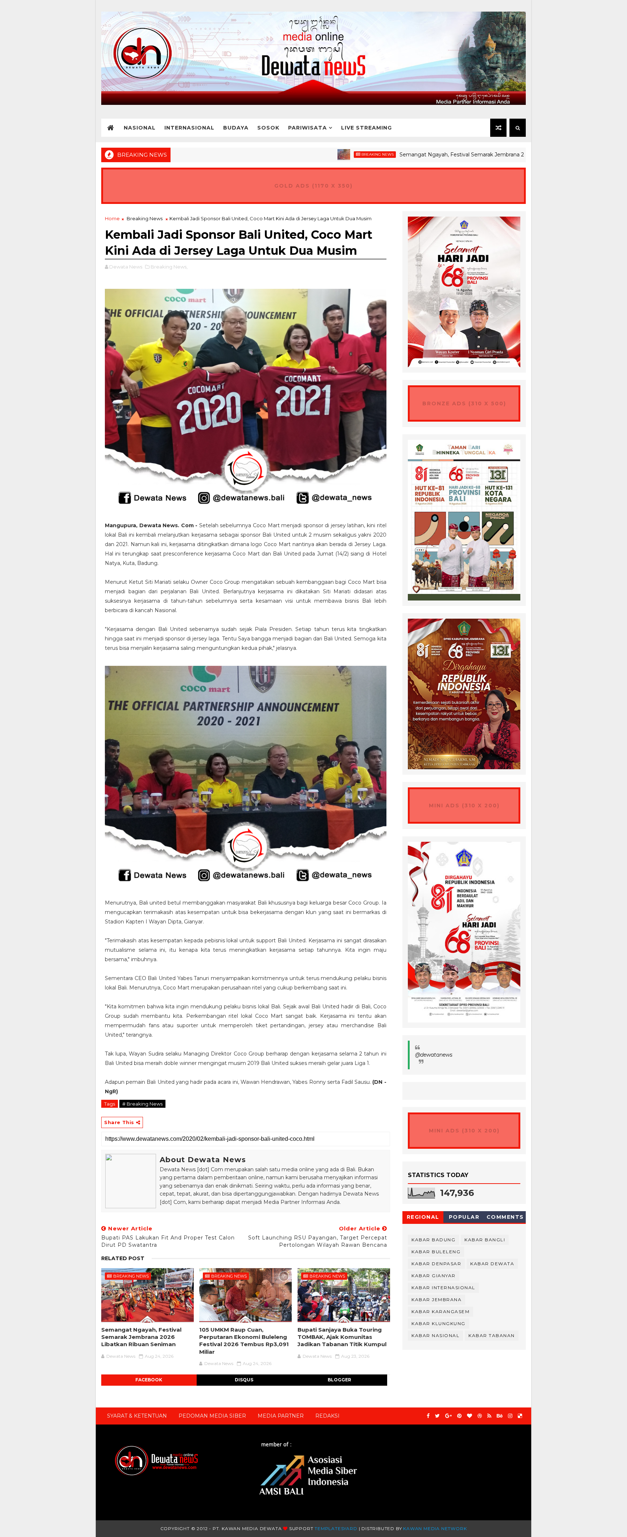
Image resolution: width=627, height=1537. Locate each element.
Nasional (140, 127)
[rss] (489, 1416)
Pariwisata (307, 127)
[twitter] (437, 1416)
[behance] (499, 1416)
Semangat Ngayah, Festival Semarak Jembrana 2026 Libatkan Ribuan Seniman (445, 154)
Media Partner (281, 1416)
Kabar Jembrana (436, 1299)
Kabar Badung (433, 1239)
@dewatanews (433, 1055)
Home (112, 218)
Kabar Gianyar (433, 1275)
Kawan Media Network (435, 1528)
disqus (244, 1379)
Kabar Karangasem (440, 1311)
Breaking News (323, 154)
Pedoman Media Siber (212, 1416)
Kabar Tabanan (491, 1335)
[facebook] (428, 1416)
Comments (505, 1217)
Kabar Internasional (443, 1287)
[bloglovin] (469, 1416)
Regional (423, 1217)
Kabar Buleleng (435, 1251)
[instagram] (510, 1416)
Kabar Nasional (435, 1335)
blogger (339, 1379)
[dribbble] (480, 1416)
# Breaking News (142, 1104)
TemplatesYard (336, 1528)
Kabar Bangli (484, 1239)
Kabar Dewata (492, 1263)
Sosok (268, 127)
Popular (464, 1217)
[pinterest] (459, 1416)
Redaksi (327, 1416)
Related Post (122, 1258)
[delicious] (520, 1416)
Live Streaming (366, 127)
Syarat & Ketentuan (137, 1416)
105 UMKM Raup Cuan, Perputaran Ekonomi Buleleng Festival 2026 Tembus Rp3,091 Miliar (244, 1340)
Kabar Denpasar (436, 1263)
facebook (148, 1379)
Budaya (236, 127)
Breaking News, (169, 267)
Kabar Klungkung (438, 1323)
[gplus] (448, 1416)
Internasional (189, 127)
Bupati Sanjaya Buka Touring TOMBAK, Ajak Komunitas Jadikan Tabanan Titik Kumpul (342, 1337)
